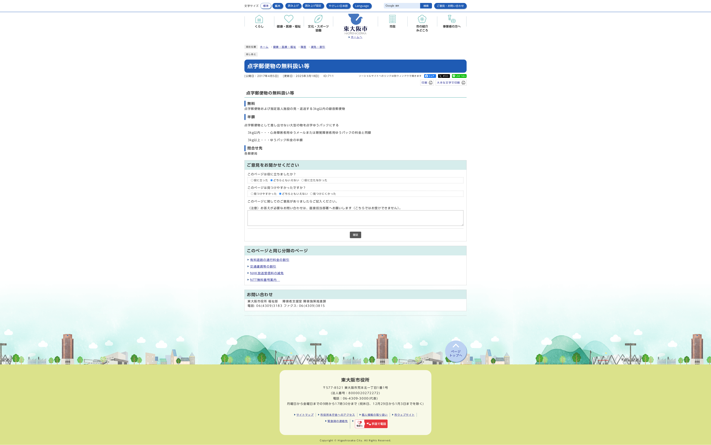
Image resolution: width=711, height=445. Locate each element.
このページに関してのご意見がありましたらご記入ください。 (293, 201)
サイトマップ (305, 414)
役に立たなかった (316, 180)
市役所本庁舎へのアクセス (337, 414)
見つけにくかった (324, 194)
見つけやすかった (265, 194)
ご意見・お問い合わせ (450, 5)
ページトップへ (455, 353)
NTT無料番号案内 (265, 279)
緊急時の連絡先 (338, 421)
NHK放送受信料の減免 (267, 273)
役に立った (261, 180)
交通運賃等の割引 (263, 266)
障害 (303, 47)
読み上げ (293, 5)
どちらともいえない (286, 180)
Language (362, 5)
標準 (265, 5)
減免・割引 (318, 47)
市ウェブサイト (404, 414)
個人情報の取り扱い (375, 414)
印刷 (424, 82)
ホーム (264, 47)
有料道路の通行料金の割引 (269, 259)
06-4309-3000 (356, 398)
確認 (355, 235)
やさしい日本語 (338, 5)
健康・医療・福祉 (284, 47)
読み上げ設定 (313, 5)
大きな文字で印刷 (448, 82)
